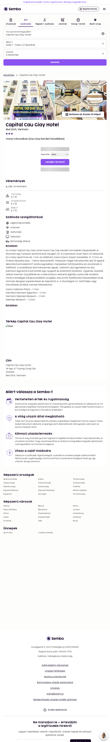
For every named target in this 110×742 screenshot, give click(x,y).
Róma (6, 513)
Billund (41, 506)
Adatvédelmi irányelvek (55, 665)
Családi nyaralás (45, 533)
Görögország (79, 483)
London (76, 510)
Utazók (9, 52)
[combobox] (53, 34)
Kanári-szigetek (80, 490)
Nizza (75, 521)
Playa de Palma (10, 510)
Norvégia (42, 494)
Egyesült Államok (10, 490)
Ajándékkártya (55, 694)
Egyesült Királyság (46, 490)
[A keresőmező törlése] (103, 33)
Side (40, 521)
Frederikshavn (44, 513)
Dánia (40, 479)
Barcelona (42, 510)
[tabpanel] (55, 47)
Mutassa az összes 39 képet (85, 114)
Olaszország (9, 483)
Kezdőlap (8, 75)
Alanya (6, 506)
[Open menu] (104, 9)
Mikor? (9, 42)
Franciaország (44, 483)
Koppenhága (44, 517)
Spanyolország (10, 479)
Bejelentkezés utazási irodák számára (55, 699)
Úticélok (55, 688)
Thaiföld (76, 487)
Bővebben (11, 246)
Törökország (78, 479)
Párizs (75, 506)
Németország (9, 487)
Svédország (43, 487)
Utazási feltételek (55, 671)
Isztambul (77, 517)
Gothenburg (78, 513)
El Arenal (7, 521)
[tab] (10, 22)
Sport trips (7, 533)
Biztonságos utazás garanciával (55, 682)
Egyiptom (7, 494)
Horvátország (79, 494)
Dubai (6, 517)
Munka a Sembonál (55, 676)
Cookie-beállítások (57, 710)
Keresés (55, 62)
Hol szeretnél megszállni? (18, 32)
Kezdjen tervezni (55, 162)
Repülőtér (45, 154)
